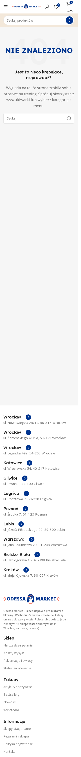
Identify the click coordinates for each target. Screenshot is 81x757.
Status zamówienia (17, 668)
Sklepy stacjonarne (17, 728)
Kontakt (9, 751)
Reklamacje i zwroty (18, 660)
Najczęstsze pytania (18, 645)
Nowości (9, 702)
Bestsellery (11, 694)
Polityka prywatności (18, 744)
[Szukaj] (69, 20)
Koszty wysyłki (14, 653)
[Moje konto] (47, 6)
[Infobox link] (17, 417)
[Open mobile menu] (5, 6)
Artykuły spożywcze (17, 687)
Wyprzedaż (11, 710)
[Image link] (31, 599)
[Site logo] (26, 6)
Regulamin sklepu (16, 736)
